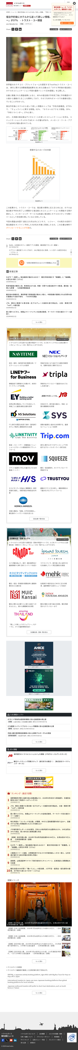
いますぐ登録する (68, 23)
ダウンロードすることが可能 (17, 227)
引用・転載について (27, 1037)
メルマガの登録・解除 (55, 1034)
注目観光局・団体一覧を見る (39, 632)
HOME (8, 12)
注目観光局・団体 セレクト (20, 538)
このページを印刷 (66, 29)
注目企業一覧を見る (39, 519)
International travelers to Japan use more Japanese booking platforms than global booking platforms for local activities (37, 981)
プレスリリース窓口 (55, 1040)
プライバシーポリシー (43, 1037)
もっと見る (39, 322)
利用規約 (56, 1037)
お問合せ (32, 1043)
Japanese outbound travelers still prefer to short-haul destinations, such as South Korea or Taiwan (37, 987)
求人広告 (23, 1043)
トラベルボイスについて (28, 1034)
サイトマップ (25, 1040)
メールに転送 (54, 29)
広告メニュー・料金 (39, 1040)
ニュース (13, 12)
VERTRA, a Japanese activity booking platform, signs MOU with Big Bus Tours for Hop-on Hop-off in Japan (39, 975)
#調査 (21, 24)
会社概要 (42, 1034)
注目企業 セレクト (17, 338)
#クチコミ (29, 24)
